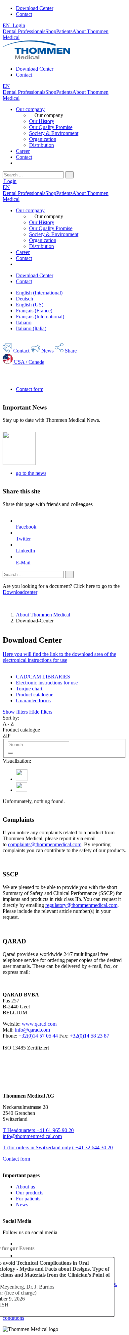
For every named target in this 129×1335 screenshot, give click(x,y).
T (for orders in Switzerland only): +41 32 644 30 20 (58, 1147)
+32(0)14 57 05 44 (38, 1036)
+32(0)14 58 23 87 (89, 1036)
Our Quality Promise (50, 127)
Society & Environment (53, 133)
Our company (30, 109)
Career (23, 151)
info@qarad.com (32, 1030)
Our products (29, 1192)
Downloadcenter (20, 592)
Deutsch (24, 298)
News (22, 1204)
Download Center (34, 8)
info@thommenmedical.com (32, 1136)
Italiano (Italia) (31, 328)
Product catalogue (34, 694)
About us (25, 1186)
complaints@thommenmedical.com (44, 844)
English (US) (29, 304)
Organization (42, 139)
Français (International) (40, 316)
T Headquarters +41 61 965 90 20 (38, 1130)
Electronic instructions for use (47, 682)
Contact (24, 14)
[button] (27, 712)
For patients (28, 1198)
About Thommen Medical (43, 614)
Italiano (23, 322)
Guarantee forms (33, 700)
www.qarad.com (39, 1024)
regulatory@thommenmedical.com (81, 905)
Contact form (29, 389)
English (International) (39, 292)
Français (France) (34, 310)
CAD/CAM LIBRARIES (43, 676)
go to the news (31, 473)
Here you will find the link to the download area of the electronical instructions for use (59, 657)
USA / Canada (28, 362)
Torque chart (29, 688)
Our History (41, 121)
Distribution (41, 145)
